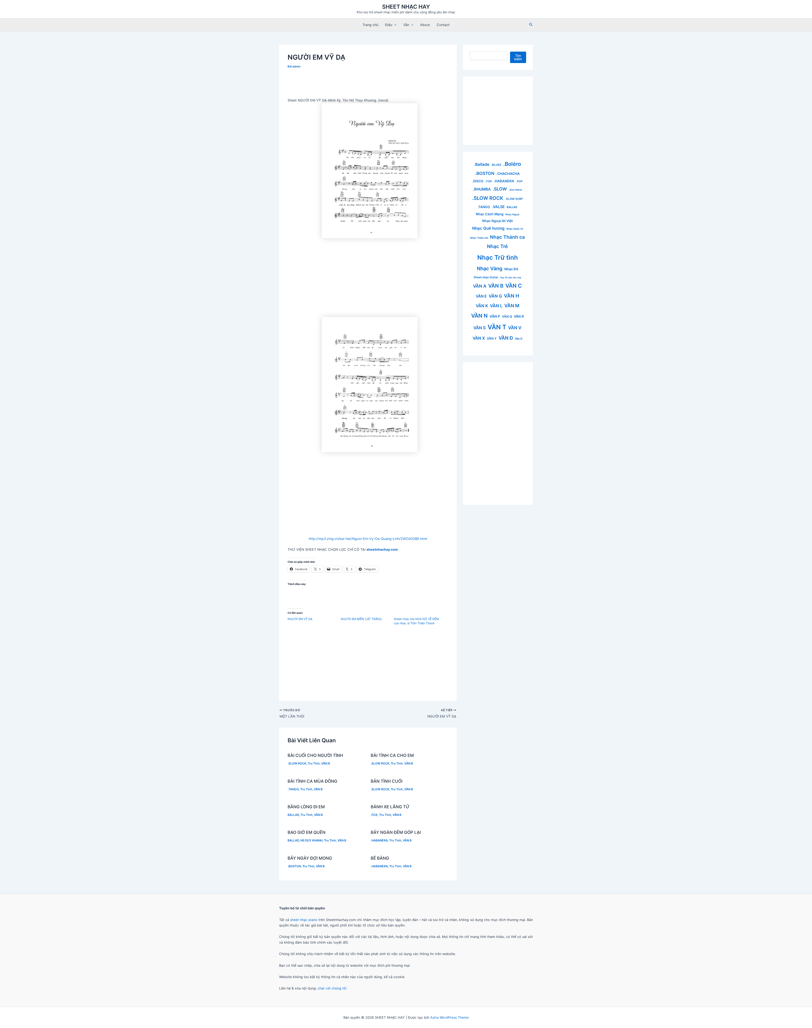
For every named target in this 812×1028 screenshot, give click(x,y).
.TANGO (293, 789)
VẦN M (511, 305)
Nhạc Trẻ (497, 246)
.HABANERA (379, 840)
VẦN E (481, 296)
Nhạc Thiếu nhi (479, 237)
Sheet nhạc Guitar (486, 277)
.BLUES (496, 164)
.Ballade (481, 164)
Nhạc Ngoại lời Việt (497, 221)
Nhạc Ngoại (512, 214)
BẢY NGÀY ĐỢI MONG (310, 858)
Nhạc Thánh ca (507, 237)
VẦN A (479, 286)
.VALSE (498, 207)
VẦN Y (492, 338)
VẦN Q (507, 316)
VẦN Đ (506, 338)
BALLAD (293, 815)
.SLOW (500, 189)
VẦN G (495, 296)
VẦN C (513, 285)
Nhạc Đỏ (511, 269)
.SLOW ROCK (297, 763)
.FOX (374, 815)
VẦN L (496, 305)
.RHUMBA (482, 189)
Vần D (518, 338)
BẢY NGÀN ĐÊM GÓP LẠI (396, 832)
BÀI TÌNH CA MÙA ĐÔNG (312, 781)
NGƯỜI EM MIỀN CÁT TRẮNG (361, 619)
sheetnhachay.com (382, 549)
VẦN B (325, 763)
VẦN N (479, 315)
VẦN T (497, 327)
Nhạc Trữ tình (497, 257)
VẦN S (479, 327)
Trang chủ (370, 25)
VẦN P (495, 316)
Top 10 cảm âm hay (510, 277)
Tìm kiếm (518, 57)
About (425, 25)
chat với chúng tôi (332, 988)
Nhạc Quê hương (488, 228)
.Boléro (512, 164)
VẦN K (482, 305)
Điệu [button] (388, 25)
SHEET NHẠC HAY (406, 6)
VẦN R (519, 316)
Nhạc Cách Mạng (489, 214)
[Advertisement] (368, 84)
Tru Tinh (314, 763)
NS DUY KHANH (311, 840)
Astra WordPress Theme (449, 1017)
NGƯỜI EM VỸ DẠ (300, 619)
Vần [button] (406, 25)
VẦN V (514, 327)
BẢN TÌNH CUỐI (386, 781)
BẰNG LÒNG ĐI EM (306, 806)
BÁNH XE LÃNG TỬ (390, 806)
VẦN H (511, 296)
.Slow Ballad (515, 189)
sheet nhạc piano (304, 920)
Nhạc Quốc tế (514, 228)
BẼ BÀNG (380, 858)
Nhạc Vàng (489, 268)
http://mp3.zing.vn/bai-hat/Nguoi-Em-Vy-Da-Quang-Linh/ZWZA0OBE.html (368, 539)
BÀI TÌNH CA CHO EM (392, 755)
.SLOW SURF (514, 198)
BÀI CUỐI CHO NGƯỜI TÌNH (315, 755)
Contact (443, 25)
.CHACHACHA (508, 174)
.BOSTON (294, 866)
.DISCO (477, 181)
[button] (394, 24)
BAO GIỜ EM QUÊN (306, 832)
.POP (519, 181)
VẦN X (479, 338)
